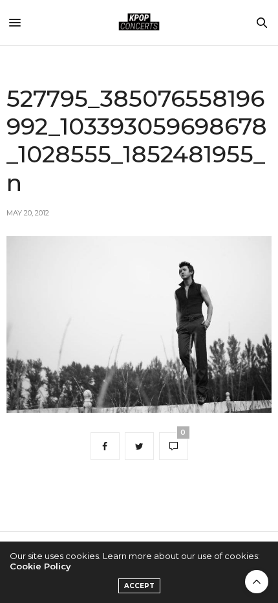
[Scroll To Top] (256, 581)
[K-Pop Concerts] (139, 23)
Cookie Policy (40, 566)
